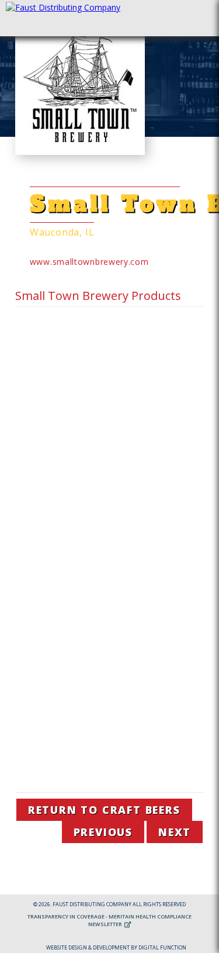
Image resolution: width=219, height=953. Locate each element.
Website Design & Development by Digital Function (116, 947)
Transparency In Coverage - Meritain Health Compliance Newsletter (109, 920)
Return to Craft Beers (104, 810)
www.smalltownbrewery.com (89, 261)
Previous (103, 832)
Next (174, 832)
